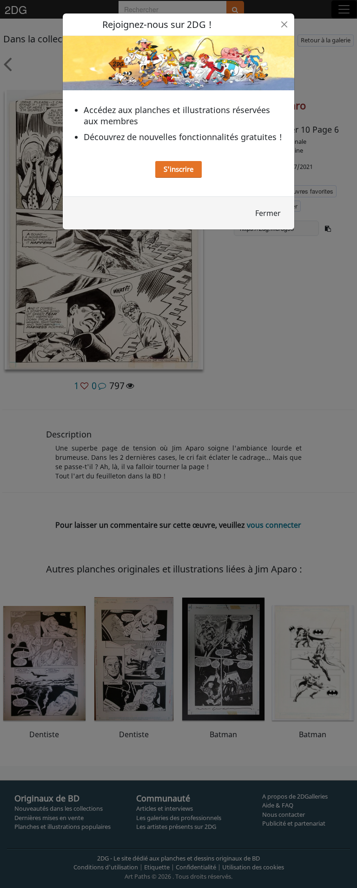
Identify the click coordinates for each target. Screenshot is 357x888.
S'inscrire (178, 169)
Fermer (268, 213)
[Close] (284, 24)
